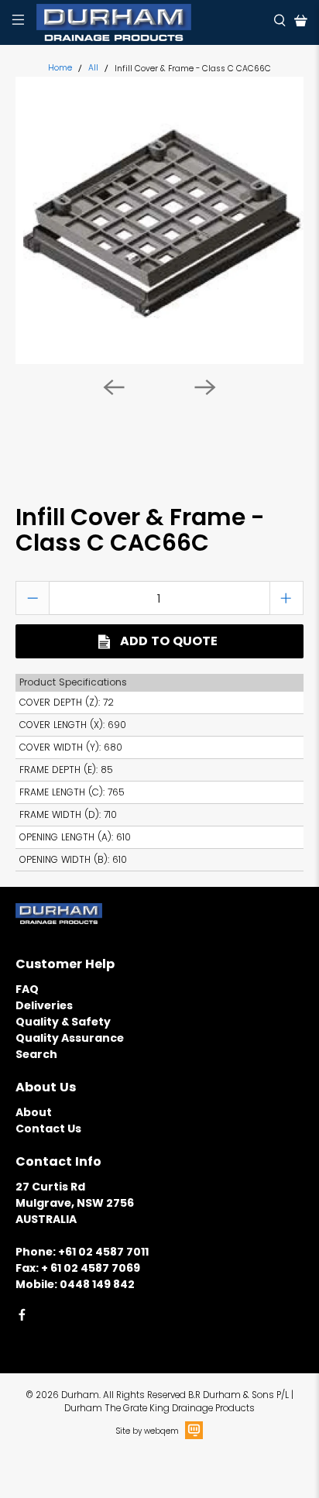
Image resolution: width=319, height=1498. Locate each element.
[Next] (205, 387)
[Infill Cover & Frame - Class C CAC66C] (159, 220)
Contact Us (48, 1128)
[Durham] (149, 22)
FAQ (27, 989)
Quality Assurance (69, 1038)
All (93, 68)
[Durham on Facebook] (22, 1317)
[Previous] (113, 387)
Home (60, 68)
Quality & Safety (63, 1021)
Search (36, 1054)
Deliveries (44, 1005)
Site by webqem (147, 1431)
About (33, 1112)
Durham (80, 1395)
